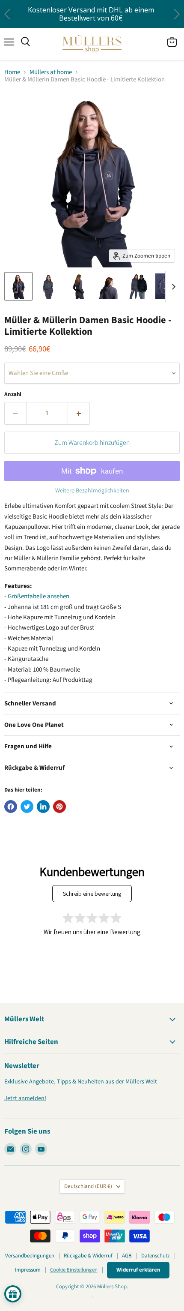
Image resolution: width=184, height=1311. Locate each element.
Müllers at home (51, 72)
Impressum (28, 1270)
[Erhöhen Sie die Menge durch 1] (79, 413)
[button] (176, 14)
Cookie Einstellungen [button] (74, 1270)
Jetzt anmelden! (25, 1098)
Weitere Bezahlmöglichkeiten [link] (92, 490)
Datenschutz (155, 1256)
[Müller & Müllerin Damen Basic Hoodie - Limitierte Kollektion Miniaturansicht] (18, 286)
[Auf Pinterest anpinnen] (59, 806)
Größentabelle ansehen (38, 596)
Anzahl (12, 394)
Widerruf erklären (138, 1270)
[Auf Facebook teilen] (10, 806)
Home (12, 72)
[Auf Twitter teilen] (27, 806)
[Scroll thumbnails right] (172, 287)
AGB (127, 1256)
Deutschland (88, 1186)
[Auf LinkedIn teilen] (43, 806)
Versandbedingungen (29, 1256)
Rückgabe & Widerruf (88, 1256)
